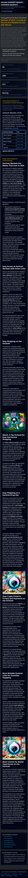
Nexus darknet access (5, 874)
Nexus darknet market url (10, 844)
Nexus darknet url (8, 836)
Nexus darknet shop (8, 840)
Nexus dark (14, 874)
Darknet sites (9, 875)
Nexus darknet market (9, 842)
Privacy (15, 875)
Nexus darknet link (8, 846)
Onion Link (20, 135)
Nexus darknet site (8, 838)
